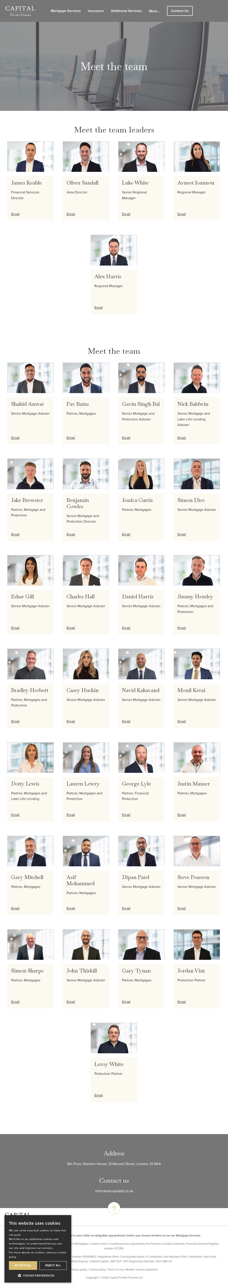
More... (154, 10)
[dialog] (37, 1249)
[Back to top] (114, 1208)
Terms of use (116, 1269)
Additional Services (126, 10)
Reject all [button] (53, 1265)
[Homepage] (20, 10)
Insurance (96, 10)
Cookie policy (97, 1269)
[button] (38, 1275)
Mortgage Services (66, 10)
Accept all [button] (23, 1265)
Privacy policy (78, 1269)
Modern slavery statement (142, 1269)
